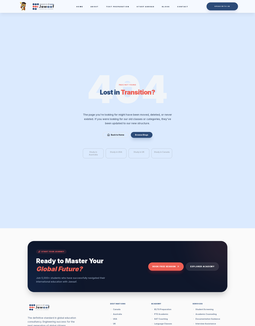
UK (114, 324)
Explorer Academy (202, 266)
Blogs (166, 7)
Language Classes (163, 324)
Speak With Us (222, 6)
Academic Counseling (206, 314)
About (95, 7)
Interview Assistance (206, 324)
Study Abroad (145, 7)
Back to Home (117, 135)
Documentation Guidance (208, 319)
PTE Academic (161, 314)
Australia (117, 314)
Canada (116, 309)
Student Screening (204, 309)
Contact (182, 7)
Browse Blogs (141, 135)
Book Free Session (164, 266)
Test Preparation (117, 7)
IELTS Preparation (162, 309)
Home (79, 7)
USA (115, 319)
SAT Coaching (161, 319)
